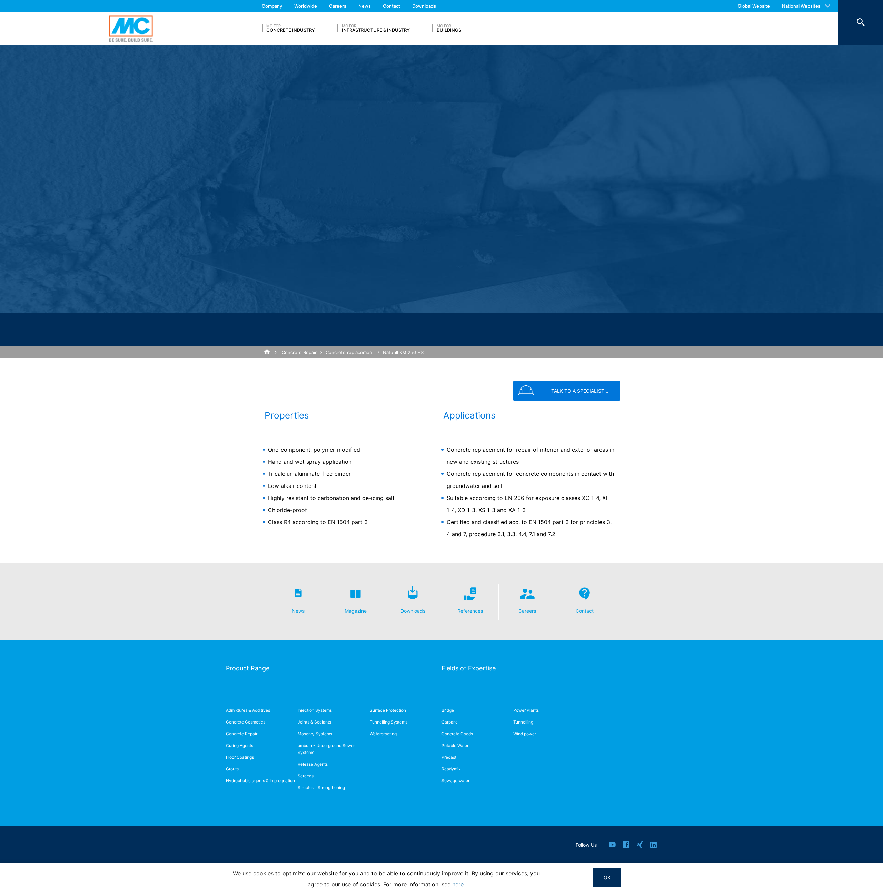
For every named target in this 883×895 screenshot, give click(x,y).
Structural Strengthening (321, 787)
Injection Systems (315, 710)
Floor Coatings (240, 757)
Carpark (449, 722)
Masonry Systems (315, 733)
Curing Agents (239, 745)
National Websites (801, 6)
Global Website (754, 6)
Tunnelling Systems (388, 722)
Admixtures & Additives (248, 710)
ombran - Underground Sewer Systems (326, 749)
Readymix (451, 768)
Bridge (448, 710)
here (458, 884)
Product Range (247, 668)
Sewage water (455, 780)
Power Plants (526, 710)
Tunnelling (523, 722)
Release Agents (313, 764)
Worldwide (305, 6)
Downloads (424, 6)
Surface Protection (388, 710)
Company (272, 6)
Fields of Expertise (469, 668)
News (364, 6)
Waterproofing (383, 733)
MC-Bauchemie (131, 28)
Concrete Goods (457, 733)
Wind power (524, 733)
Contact (391, 6)
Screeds (306, 775)
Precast (449, 757)
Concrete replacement (350, 352)
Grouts (232, 768)
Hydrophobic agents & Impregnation (260, 780)
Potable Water (455, 745)
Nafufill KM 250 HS (403, 352)
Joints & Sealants (314, 722)
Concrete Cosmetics (245, 722)
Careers (337, 6)
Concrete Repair (299, 352)
